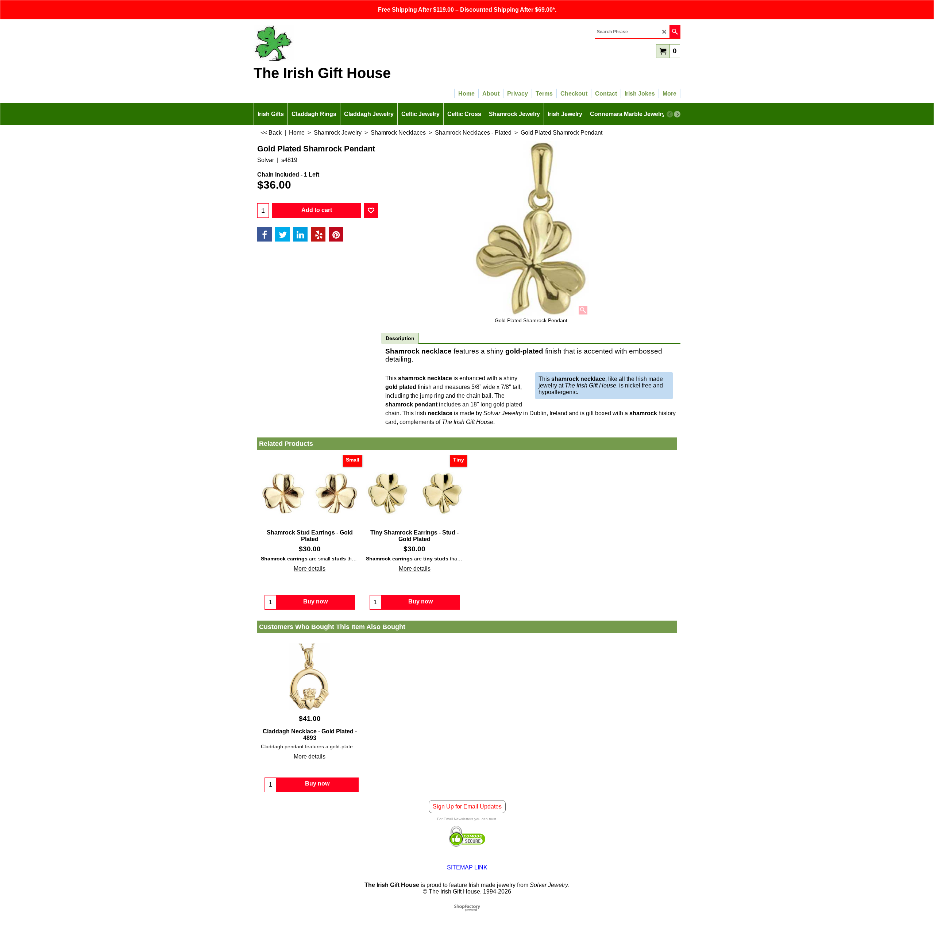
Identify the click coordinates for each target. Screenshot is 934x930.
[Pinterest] (336, 234)
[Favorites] (371, 210)
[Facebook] (264, 234)
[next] (677, 114)
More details (309, 569)
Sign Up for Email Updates (467, 806)
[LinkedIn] (300, 234)
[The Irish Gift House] (317, 43)
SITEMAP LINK (467, 867)
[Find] (674, 31)
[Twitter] (282, 234)
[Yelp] (318, 234)
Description (400, 338)
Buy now (317, 783)
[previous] (670, 114)
